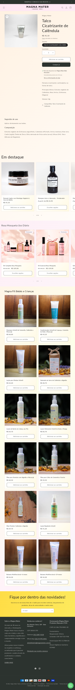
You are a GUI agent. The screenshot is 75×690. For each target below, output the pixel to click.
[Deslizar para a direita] (42, 215)
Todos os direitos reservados (24, 683)
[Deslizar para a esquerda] (33, 215)
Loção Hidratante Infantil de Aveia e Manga (53, 429)
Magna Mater (13, 683)
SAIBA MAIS (9, 662)
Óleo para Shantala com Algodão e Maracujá (20, 477)
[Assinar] (52, 610)
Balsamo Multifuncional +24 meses (51, 574)
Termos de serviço (64, 683)
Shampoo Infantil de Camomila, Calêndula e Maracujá (19, 331)
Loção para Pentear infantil (14, 380)
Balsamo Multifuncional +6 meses (16, 574)
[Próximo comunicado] (71, 2)
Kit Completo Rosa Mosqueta (12, 265)
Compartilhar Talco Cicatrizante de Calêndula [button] (54, 105)
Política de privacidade (52, 683)
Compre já (56, 64)
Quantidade (45, 49)
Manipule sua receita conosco (37, 651)
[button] (4, 8)
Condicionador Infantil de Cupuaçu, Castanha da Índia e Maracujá (54, 331)
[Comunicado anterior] (4, 2)
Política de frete (32, 685)
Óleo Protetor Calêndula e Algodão (17, 526)
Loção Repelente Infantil (47, 526)
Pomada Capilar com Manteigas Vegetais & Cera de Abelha (16, 199)
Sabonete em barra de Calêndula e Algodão (53, 380)
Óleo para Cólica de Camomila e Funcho (52, 477)
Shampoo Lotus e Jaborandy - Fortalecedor (51, 198)
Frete (43, 38)
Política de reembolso (39, 683)
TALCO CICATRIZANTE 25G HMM (55, 45)
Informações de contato (43, 685)
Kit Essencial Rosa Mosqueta (47, 265)
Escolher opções (52, 207)
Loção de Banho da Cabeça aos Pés (17, 429)
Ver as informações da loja (52, 78)
